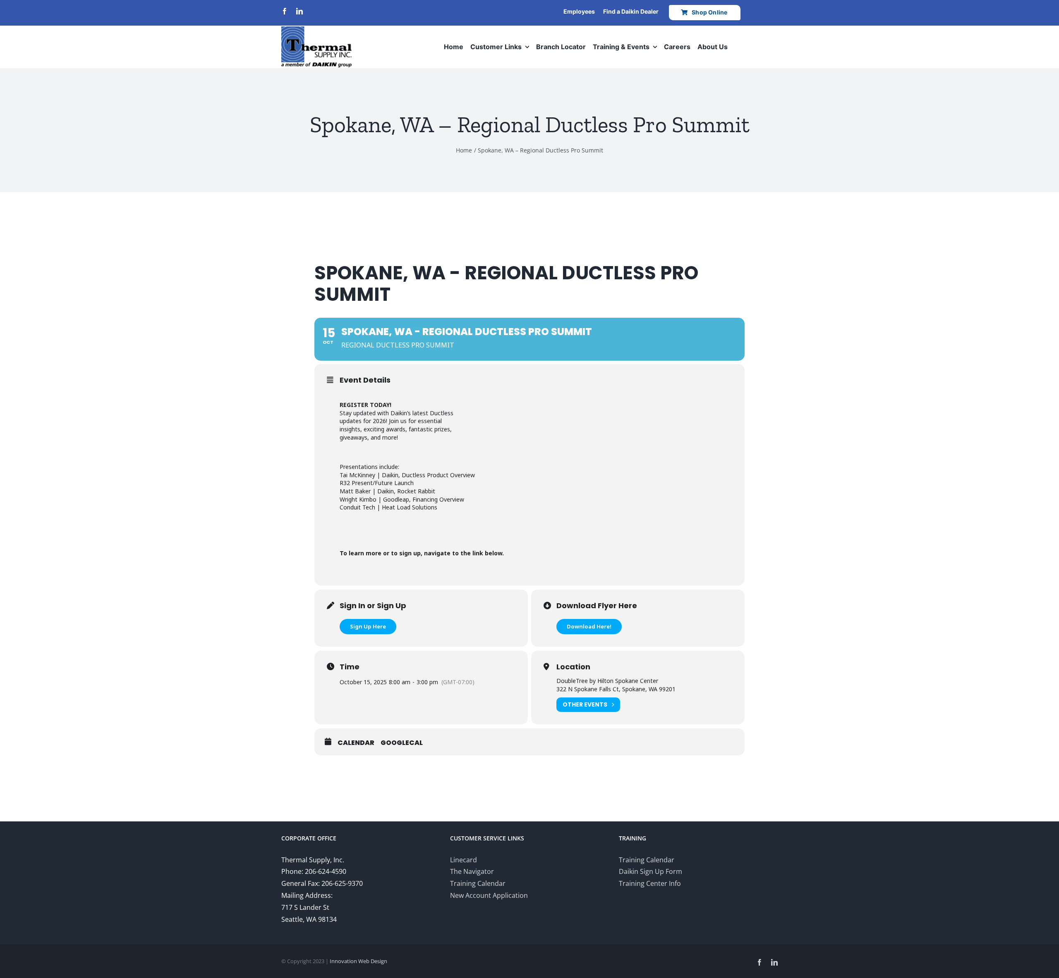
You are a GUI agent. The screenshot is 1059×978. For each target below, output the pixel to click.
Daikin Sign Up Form (650, 871)
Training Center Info (650, 883)
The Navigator (472, 871)
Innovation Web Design (358, 961)
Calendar (356, 743)
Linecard (463, 859)
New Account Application (489, 895)
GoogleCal (402, 743)
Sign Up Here (368, 626)
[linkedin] (299, 11)
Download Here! (589, 626)
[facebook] (284, 11)
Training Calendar (478, 883)
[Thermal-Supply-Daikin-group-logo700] (316, 29)
